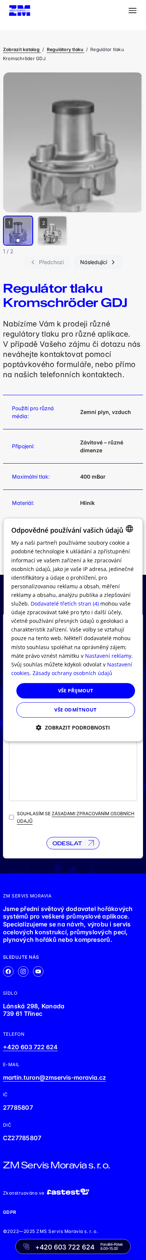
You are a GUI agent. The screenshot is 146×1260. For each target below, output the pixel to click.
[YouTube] (38, 971)
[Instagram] (23, 971)
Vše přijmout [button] (76, 690)
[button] (73, 728)
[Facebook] (8, 971)
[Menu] (133, 11)
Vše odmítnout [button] (75, 710)
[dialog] (73, 629)
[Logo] (19, 10)
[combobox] (129, 528)
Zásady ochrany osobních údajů (72, 673)
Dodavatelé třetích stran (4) (65, 603)
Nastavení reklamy (108, 655)
